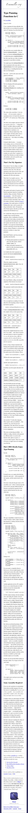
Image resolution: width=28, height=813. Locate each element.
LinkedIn (6, 774)
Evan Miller (8, 20)
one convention (7, 196)
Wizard (19, 782)
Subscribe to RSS (8, 808)
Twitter (9, 774)
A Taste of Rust (10, 766)
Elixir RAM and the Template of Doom (15, 764)
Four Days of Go (10, 767)
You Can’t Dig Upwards (12, 762)
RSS (14, 774)
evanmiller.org (14, 755)
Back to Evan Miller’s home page (11, 807)
